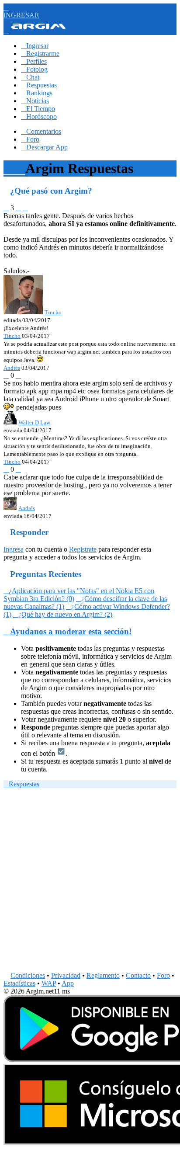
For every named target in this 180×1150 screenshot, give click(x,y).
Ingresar (34, 45)
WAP (49, 983)
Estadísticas (19, 983)
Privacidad (65, 975)
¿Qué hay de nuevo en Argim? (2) (62, 614)
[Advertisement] (90, 882)
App (68, 983)
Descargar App (44, 147)
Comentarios (41, 131)
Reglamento (103, 975)
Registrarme (40, 53)
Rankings (36, 93)
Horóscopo (39, 116)
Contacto (138, 975)
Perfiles (34, 61)
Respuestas (39, 85)
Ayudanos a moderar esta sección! (67, 631)
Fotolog (34, 69)
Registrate (83, 549)
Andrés (11, 368)
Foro (30, 139)
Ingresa (13, 549)
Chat (30, 77)
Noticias (35, 100)
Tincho (12, 336)
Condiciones (27, 975)
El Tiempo (38, 108)
